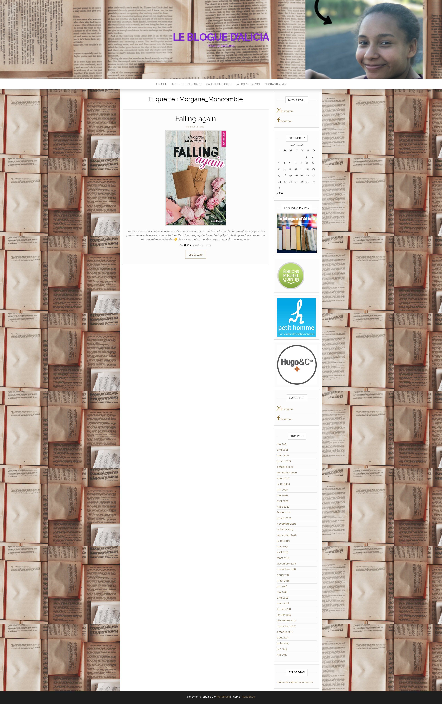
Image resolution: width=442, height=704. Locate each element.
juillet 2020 (283, 483)
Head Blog (248, 696)
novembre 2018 (286, 569)
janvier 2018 (284, 614)
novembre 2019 (286, 523)
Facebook (286, 121)
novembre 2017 (286, 626)
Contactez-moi (275, 84)
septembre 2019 (287, 535)
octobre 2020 (285, 466)
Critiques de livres (195, 126)
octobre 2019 (285, 529)
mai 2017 (282, 654)
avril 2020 (283, 501)
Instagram (287, 111)
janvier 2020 (284, 518)
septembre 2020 (287, 472)
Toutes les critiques (186, 84)
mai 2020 (282, 495)
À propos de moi (248, 84)
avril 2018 (282, 597)
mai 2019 (282, 546)
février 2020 (284, 512)
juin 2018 (282, 586)
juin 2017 (282, 649)
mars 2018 (283, 603)
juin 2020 (282, 489)
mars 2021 (283, 455)
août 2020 (283, 478)
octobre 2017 (285, 631)
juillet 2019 (283, 540)
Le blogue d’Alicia (221, 37)
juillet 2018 (283, 580)
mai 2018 (282, 592)
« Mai (280, 193)
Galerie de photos (219, 84)
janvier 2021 (284, 461)
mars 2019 (283, 557)
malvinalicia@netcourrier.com (295, 682)
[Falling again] (195, 177)
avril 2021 (282, 449)
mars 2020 (283, 506)
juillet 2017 (283, 643)
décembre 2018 (286, 563)
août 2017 (283, 637)
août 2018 (283, 575)
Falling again (195, 119)
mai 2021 (282, 444)
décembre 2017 (286, 620)
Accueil (161, 84)
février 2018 (284, 609)
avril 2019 (282, 552)
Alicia (188, 245)
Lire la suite (196, 254)
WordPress (223, 696)
